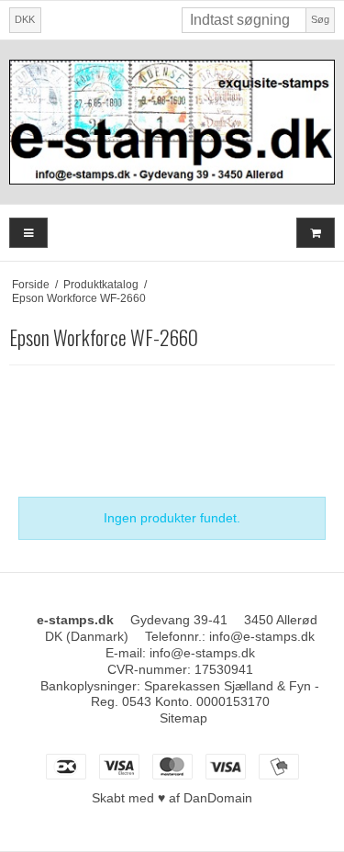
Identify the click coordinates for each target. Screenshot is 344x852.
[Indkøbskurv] (315, 233)
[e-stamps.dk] (172, 122)
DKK (25, 19)
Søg (320, 19)
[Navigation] (28, 233)
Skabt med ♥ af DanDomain (172, 797)
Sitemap (183, 718)
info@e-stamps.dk (262, 636)
